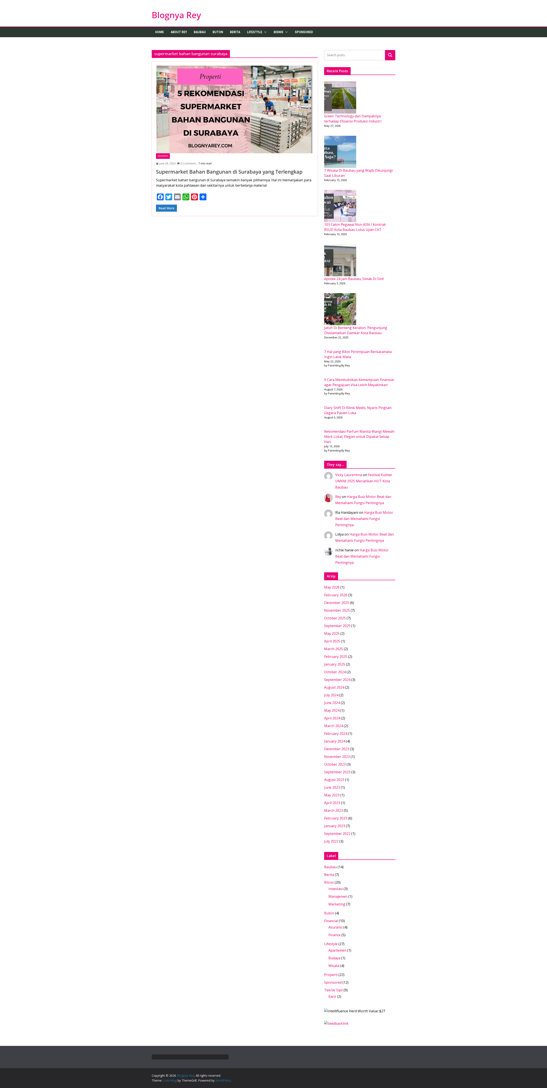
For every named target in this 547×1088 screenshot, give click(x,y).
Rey (338, 496)
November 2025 (337, 610)
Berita (235, 32)
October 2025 (335, 618)
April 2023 (332, 802)
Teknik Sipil (333, 990)
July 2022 (331, 841)
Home (159, 32)
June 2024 (332, 702)
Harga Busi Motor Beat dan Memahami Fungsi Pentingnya (364, 518)
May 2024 (332, 710)
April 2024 (332, 718)
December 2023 (336, 749)
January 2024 (334, 741)
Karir (332, 996)
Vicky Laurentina (348, 474)
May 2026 (332, 587)
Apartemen (337, 950)
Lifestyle (254, 32)
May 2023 (332, 795)
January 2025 (334, 664)
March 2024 (333, 725)
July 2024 (331, 695)
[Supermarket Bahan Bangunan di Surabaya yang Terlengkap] (234, 109)
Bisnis (278, 32)
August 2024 (334, 687)
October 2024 (335, 672)
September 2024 (337, 679)
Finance (334, 935)
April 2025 (332, 641)
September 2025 (337, 625)
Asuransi (335, 927)
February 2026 (335, 595)
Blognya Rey (176, 15)
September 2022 (337, 833)
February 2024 (335, 733)
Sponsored (304, 32)
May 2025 (332, 633)
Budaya (334, 958)
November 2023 (337, 756)
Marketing (336, 904)
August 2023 (334, 779)
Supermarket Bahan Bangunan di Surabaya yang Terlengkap (229, 171)
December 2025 (336, 602)
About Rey (179, 32)
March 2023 (333, 810)
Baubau (200, 32)
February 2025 (335, 656)
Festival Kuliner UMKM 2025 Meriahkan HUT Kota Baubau (363, 481)
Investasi (335, 888)
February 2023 (335, 818)
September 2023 (337, 772)
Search (390, 55)
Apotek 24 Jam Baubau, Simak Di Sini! (354, 278)
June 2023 (332, 787)
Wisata (333, 965)
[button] (264, 32)
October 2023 (335, 764)
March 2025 (333, 649)
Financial (331, 920)
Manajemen (337, 896)
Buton (218, 32)
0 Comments (188, 163)
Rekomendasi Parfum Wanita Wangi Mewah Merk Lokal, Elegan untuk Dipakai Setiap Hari (359, 436)
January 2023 (334, 826)
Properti (163, 156)
